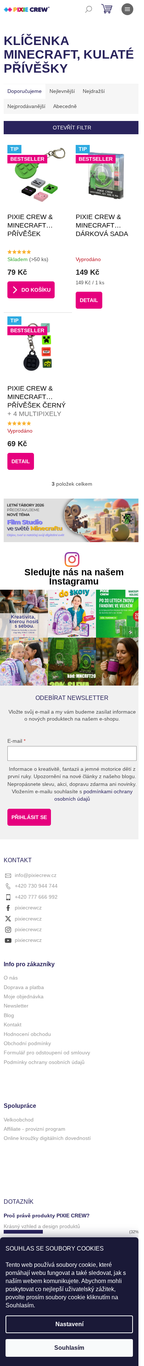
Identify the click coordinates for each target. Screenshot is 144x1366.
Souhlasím (69, 1348)
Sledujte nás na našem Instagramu (74, 577)
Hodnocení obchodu (27, 1034)
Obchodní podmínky (27, 1043)
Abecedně (65, 106)
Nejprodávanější (26, 106)
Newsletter (16, 1006)
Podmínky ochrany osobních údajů (44, 1062)
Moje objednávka (24, 996)
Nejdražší (94, 91)
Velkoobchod (19, 1120)
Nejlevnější (62, 91)
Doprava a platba (24, 987)
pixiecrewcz (28, 908)
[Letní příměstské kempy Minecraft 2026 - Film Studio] (72, 520)
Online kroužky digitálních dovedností (47, 1138)
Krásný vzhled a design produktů (42, 1226)
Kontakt (12, 1024)
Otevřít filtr (72, 128)
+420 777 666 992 (36, 897)
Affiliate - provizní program (34, 1129)
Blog (9, 1015)
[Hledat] (88, 9)
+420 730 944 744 (36, 886)
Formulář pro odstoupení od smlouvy (47, 1052)
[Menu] (127, 9)
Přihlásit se (29, 817)
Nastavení (69, 1324)
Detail (89, 300)
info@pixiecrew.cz (35, 875)
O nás (11, 978)
